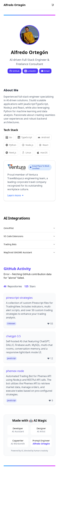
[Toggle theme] (52, 5)
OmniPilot (9, 228)
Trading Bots (10, 244)
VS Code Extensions (13, 236)
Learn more (14, 195)
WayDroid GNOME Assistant (18, 252)
